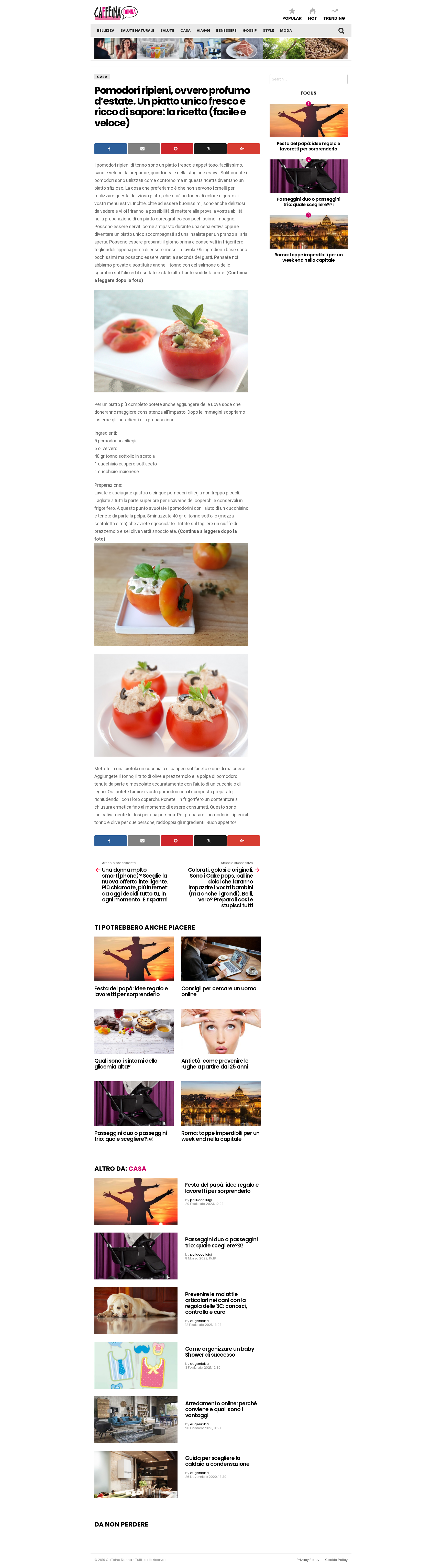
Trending (334, 18)
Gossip (250, 30)
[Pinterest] (177, 148)
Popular (292, 18)
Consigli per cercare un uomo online (219, 991)
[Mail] (144, 148)
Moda (286, 30)
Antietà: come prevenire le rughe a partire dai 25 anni (215, 1063)
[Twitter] (210, 148)
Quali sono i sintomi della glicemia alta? (126, 1063)
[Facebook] (110, 148)
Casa (185, 30)
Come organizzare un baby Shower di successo (220, 1351)
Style (268, 30)
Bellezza (105, 30)
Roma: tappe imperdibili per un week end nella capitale (220, 1136)
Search (341, 30)
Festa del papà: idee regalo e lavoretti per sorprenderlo (131, 991)
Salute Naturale (137, 30)
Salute (167, 30)
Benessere (226, 30)
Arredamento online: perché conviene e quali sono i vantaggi (221, 1409)
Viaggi (203, 30)
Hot (312, 18)
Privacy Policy (308, 1560)
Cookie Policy (336, 1560)
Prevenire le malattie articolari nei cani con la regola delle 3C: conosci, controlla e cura (216, 1303)
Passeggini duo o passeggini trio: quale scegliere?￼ (130, 1136)
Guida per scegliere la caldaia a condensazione (217, 1461)
